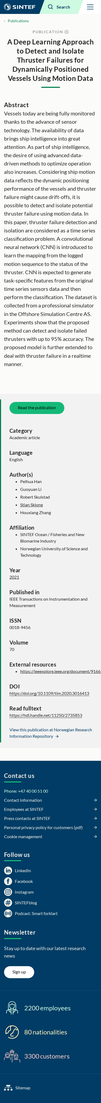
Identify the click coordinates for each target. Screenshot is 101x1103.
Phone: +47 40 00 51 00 (26, 790)
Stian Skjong (31, 504)
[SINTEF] (19, 7)
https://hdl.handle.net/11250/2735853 (45, 715)
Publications (18, 20)
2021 (14, 576)
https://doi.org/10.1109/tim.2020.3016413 (49, 693)
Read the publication (37, 407)
